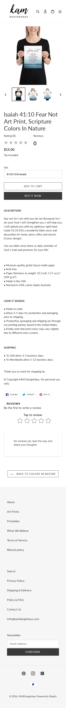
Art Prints (13, 511)
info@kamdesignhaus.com (23, 618)
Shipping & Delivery (19, 590)
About (11, 502)
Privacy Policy (15, 580)
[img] (16, 143)
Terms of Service (17, 540)
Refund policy (15, 549)
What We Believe (18, 530)
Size (6, 167)
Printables (13, 521)
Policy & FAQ (15, 599)
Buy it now (33, 195)
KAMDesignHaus (27, 696)
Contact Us (14, 609)
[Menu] (60, 11)
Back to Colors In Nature (36, 473)
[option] (18, 94)
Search (11, 571)
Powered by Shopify (47, 696)
